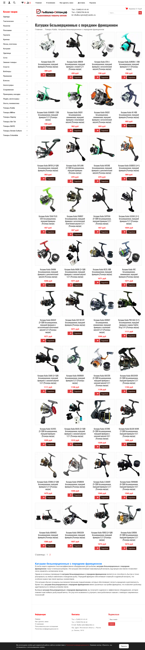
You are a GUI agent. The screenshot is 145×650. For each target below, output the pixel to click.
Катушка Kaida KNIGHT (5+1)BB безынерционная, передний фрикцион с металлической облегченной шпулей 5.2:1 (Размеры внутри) (48, 326)
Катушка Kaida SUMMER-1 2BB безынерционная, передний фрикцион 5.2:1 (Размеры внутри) (48, 116)
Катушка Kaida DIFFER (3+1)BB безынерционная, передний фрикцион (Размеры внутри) (48, 168)
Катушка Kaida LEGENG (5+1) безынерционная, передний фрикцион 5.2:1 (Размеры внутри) (129, 220)
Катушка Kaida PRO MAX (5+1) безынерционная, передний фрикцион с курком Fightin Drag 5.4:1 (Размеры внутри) (128, 324)
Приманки (7, 76)
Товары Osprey (9, 117)
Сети (5, 57)
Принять (124, 646)
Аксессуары (8, 85)
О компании (50, 3)
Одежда (6, 16)
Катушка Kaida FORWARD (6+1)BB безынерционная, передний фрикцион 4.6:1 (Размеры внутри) (129, 485)
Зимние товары (10, 62)
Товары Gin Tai (9, 121)
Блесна (6, 80)
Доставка (81, 3)
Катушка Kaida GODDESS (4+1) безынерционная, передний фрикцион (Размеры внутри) (129, 168)
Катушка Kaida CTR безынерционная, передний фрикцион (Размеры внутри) (48, 64)
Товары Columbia (10, 135)
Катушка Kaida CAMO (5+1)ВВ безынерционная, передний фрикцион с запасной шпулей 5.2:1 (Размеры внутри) (48, 379)
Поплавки (7, 30)
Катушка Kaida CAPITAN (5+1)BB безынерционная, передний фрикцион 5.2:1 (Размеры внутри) (102, 220)
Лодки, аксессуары (11, 99)
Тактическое (8, 21)
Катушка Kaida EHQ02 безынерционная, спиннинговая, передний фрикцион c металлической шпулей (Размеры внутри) (102, 117)
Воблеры (7, 71)
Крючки (6, 39)
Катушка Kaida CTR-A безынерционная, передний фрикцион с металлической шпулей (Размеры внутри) (102, 65)
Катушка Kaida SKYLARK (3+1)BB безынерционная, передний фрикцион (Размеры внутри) (75, 169)
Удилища (7, 53)
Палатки (6, 26)
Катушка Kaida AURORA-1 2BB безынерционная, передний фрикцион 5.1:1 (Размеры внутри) (129, 65)
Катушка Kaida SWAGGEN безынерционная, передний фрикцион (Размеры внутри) (75, 535)
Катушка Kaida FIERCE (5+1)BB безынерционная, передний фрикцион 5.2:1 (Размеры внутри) (102, 536)
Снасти (6, 67)
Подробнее (50, 75)
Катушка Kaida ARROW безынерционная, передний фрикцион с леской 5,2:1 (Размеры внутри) (75, 65)
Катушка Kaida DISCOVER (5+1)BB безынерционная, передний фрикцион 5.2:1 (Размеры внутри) (129, 379)
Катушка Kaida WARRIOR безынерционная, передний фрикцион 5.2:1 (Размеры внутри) (75, 379)
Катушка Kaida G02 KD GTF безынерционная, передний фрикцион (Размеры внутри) (75, 322)
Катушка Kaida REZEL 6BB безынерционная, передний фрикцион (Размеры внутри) (102, 272)
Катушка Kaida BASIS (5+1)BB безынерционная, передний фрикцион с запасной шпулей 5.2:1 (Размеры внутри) (75, 432)
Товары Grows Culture (12, 130)
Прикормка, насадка (11, 94)
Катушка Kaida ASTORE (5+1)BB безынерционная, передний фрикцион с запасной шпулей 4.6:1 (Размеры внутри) (102, 433)
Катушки (6, 48)
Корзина (93, 3)
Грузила (6, 35)
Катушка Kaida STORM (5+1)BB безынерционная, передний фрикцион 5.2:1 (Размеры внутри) (48, 485)
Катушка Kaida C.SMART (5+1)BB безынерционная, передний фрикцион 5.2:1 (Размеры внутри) (102, 485)
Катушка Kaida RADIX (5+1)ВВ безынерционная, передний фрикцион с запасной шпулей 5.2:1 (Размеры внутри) (75, 273)
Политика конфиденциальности (46, 629)
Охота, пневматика (11, 103)
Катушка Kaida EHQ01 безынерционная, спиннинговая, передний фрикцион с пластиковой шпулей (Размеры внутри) (75, 117)
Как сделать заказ (66, 3)
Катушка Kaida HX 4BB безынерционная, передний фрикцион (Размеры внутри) (129, 115)
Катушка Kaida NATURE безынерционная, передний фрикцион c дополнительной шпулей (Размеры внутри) (102, 169)
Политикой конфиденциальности (77, 645)
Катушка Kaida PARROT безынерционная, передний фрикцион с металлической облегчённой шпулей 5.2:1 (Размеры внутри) (75, 221)
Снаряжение (8, 89)
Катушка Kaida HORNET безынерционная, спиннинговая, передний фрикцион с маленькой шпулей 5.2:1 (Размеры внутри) (102, 326)
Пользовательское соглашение (46, 626)
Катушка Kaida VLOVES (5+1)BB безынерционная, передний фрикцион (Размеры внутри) (48, 432)
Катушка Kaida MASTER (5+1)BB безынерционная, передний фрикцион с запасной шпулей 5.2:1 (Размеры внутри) (102, 380)
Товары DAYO (9, 126)
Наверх (37, 619)
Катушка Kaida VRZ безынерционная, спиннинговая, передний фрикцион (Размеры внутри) (129, 273)
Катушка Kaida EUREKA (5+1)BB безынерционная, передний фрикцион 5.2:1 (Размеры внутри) (129, 536)
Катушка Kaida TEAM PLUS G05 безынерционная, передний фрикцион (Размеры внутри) (48, 220)
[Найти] (140, 12)
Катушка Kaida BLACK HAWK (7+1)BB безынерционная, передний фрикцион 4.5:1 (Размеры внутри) (129, 432)
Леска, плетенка (10, 44)
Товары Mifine (9, 112)
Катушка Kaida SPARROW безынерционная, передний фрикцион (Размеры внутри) (75, 484)
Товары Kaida (9, 108)
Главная (39, 3)
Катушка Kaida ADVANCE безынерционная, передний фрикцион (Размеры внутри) (48, 535)
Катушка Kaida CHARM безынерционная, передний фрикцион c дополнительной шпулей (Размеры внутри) (48, 273)
